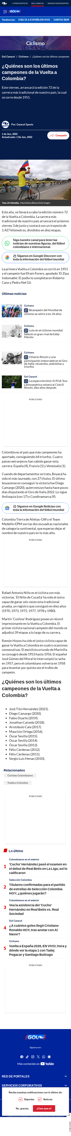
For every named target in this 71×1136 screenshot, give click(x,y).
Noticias (47, 1099)
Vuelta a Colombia (17, 782)
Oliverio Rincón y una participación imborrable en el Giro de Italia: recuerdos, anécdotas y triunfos (45, 361)
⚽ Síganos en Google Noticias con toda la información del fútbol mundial (38, 508)
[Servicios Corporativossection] (65, 1085)
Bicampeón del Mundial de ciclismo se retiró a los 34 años (43, 311)
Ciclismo (24, 56)
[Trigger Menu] (5, 11)
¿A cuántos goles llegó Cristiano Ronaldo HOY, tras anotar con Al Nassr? (34, 929)
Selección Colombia (20, 879)
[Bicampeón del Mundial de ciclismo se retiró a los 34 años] (12, 311)
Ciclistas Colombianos (20, 775)
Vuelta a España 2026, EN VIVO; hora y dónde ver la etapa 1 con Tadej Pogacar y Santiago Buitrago (38, 950)
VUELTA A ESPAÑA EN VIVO (34, 19)
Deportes (29, 1099)
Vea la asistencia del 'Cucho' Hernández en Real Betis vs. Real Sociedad (34, 909)
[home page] (4, 3)
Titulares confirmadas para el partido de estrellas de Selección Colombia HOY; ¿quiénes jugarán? (37, 889)
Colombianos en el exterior (24, 859)
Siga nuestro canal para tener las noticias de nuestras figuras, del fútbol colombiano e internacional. (39, 243)
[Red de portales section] (65, 1076)
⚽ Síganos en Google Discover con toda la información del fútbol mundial (38, 257)
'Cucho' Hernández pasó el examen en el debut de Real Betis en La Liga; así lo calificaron (38, 868)
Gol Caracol (37, 3)
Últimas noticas (20, 3)
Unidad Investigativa (58, 3)
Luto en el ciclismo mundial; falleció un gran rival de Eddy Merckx (43, 333)
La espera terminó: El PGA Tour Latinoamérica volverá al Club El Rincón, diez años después (46, 384)
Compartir (61, 135)
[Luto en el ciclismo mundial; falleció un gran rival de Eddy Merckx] (12, 331)
